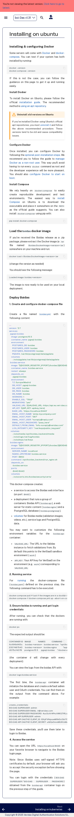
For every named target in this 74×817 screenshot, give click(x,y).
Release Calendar (59, 24)
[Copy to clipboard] (64, 68)
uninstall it (45, 125)
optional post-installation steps (42, 155)
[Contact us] (51, 17)
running (22, 580)
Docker (46, 53)
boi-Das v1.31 (23, 17)
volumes (18, 516)
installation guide (29, 102)
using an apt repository (33, 106)
